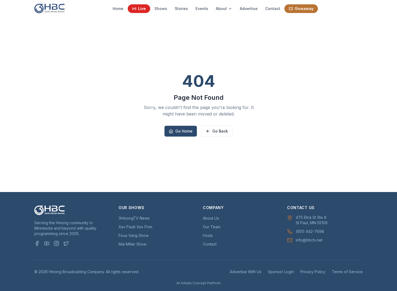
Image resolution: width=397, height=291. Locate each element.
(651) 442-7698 (310, 231)
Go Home (184, 131)
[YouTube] (46, 243)
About (221, 8)
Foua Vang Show (134, 235)
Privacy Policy (312, 271)
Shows (160, 8)
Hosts (208, 235)
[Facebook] (37, 243)
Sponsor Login (281, 271)
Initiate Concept (193, 283)
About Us (211, 218)
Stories (181, 8)
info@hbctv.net (309, 240)
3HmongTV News (134, 218)
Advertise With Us (245, 271)
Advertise (249, 8)
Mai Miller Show (132, 244)
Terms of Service (347, 271)
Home (118, 8)
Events (202, 8)
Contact (272, 8)
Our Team (211, 226)
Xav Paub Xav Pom (135, 226)
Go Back (220, 131)
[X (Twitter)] (66, 243)
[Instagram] (56, 243)
